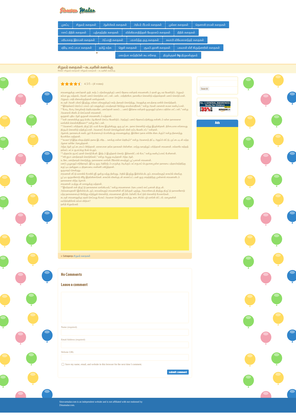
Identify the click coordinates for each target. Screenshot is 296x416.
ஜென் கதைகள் (128, 47)
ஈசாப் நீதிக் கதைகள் (73, 32)
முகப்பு (65, 25)
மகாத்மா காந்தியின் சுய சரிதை (137, 55)
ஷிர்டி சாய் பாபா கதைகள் (76, 47)
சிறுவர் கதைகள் (86, 25)
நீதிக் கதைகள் (186, 32)
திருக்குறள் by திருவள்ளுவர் (180, 55)
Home (60, 71)
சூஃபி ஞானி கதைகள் (157, 47)
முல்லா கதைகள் (178, 25)
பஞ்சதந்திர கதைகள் (106, 32)
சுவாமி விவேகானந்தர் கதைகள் (185, 40)
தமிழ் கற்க (105, 47)
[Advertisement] (125, 228)
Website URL (67, 352)
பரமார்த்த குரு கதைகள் (144, 40)
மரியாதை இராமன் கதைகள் (78, 40)
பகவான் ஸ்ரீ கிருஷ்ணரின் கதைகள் (198, 47)
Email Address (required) (73, 339)
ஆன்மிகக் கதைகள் (115, 25)
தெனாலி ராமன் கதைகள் (210, 25)
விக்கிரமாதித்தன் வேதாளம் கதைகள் (148, 32)
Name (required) (69, 327)
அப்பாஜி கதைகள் (112, 40)
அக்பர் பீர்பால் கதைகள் (148, 25)
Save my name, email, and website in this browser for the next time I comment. (103, 364)
